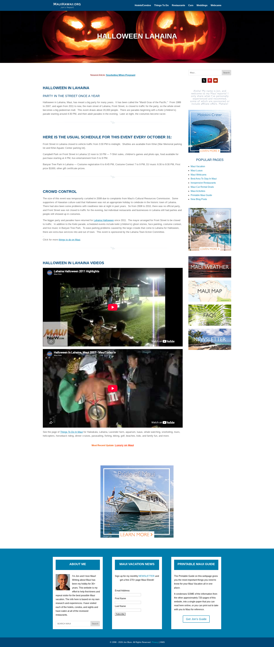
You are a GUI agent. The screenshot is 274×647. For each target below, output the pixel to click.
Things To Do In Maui (71, 432)
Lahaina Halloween (104, 220)
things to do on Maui (69, 239)
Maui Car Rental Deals (202, 187)
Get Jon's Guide (196, 619)
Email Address (122, 590)
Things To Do (161, 5)
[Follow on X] (204, 80)
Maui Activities (198, 191)
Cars (190, 5)
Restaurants (178, 5)
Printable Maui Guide (201, 195)
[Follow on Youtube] (215, 80)
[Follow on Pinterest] (209, 80)
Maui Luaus (197, 170)
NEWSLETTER (147, 576)
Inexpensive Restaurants (203, 183)
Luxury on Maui (124, 445)
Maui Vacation (198, 166)
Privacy (155, 642)
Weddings (202, 5)
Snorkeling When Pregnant (120, 75)
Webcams (216, 5)
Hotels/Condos (143, 5)
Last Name (120, 606)
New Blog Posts (199, 199)
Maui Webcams (198, 174)
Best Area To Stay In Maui (204, 178)
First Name (120, 598)
